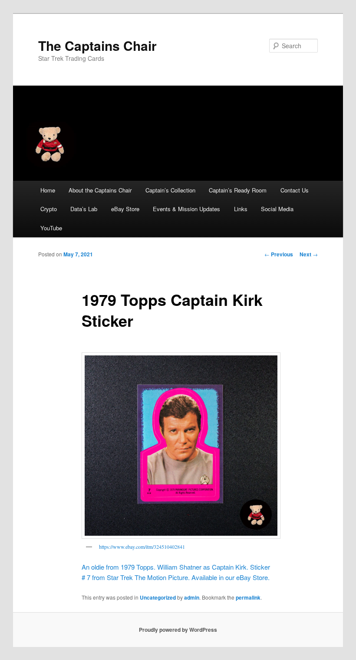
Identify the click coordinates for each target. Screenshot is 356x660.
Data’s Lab (83, 209)
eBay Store (125, 209)
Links (240, 209)
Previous (278, 254)
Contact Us (294, 190)
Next (309, 254)
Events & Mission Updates (186, 209)
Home (47, 190)
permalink (248, 597)
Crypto (48, 209)
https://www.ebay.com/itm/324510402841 (142, 546)
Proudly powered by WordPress (178, 629)
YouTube (51, 228)
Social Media (277, 209)
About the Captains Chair (100, 190)
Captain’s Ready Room (238, 190)
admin (191, 597)
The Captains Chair (97, 45)
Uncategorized (158, 597)
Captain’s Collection (170, 190)
